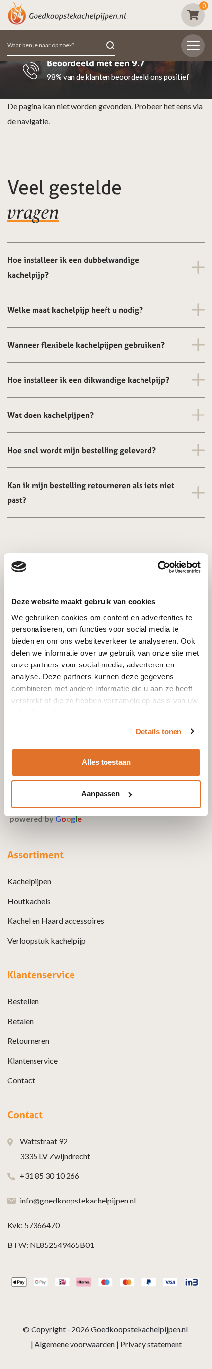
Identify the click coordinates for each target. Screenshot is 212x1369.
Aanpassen (100, 793)
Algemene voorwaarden (75, 1344)
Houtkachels (29, 901)
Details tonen (158, 731)
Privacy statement (151, 1344)
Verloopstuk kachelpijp (46, 940)
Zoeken (110, 45)
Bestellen (23, 1001)
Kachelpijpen (29, 881)
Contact (21, 1080)
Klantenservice (32, 1060)
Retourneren (28, 1040)
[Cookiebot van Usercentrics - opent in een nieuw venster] (157, 567)
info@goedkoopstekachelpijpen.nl (78, 1200)
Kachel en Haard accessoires (55, 920)
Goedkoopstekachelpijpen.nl (139, 1329)
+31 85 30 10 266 (49, 1175)
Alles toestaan (106, 762)
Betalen (20, 1021)
